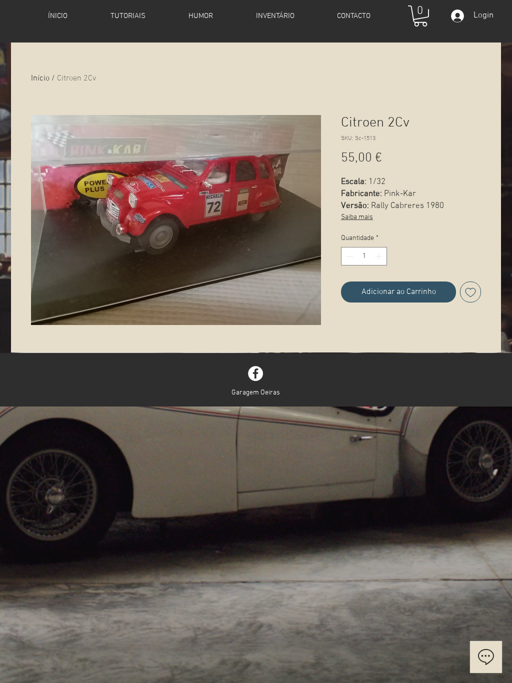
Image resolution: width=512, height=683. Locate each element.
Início (40, 79)
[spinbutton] (364, 256)
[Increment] (379, 256)
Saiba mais (357, 217)
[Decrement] (348, 256)
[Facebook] (255, 373)
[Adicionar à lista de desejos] (470, 292)
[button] (420, 16)
